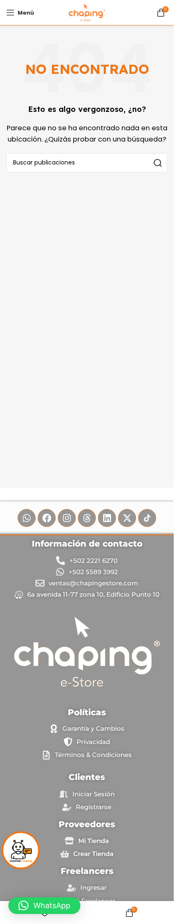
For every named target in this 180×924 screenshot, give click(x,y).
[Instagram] (67, 518)
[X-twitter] (127, 518)
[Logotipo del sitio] (86, 12)
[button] (44, 905)
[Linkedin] (107, 518)
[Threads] (87, 518)
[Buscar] (157, 162)
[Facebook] (47, 518)
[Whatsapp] (27, 518)
